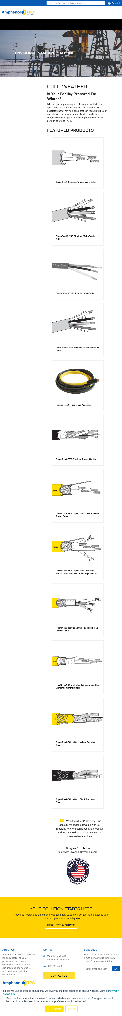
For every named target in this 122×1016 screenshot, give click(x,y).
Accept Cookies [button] (54, 1008)
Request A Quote (61, 925)
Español (116, 3)
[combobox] (76, 3)
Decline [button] (71, 1008)
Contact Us (59, 975)
